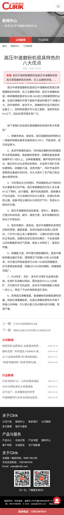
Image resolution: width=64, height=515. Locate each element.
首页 (4, 45)
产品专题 (33, 440)
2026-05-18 (53, 345)
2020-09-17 (53, 380)
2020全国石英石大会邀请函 (17, 386)
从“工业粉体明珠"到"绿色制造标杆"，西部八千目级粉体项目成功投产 (22, 356)
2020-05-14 (53, 386)
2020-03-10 (53, 391)
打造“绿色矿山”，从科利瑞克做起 (20, 381)
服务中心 (46, 440)
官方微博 (7, 426)
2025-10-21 (53, 356)
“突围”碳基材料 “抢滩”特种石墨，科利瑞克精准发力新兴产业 (22, 362)
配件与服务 (21, 426)
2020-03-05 (53, 397)
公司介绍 (7, 421)
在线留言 (20, 445)
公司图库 (46, 421)
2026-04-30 (53, 351)
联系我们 (33, 421)
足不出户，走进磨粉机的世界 (18, 392)
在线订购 (20, 440)
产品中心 (7, 440)
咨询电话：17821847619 (32, 511)
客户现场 (7, 445)
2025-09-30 (53, 362)
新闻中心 (15, 45)
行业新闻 (43, 40)
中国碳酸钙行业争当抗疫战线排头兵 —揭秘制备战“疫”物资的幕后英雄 (22, 397)
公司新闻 (20, 40)
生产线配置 (34, 445)
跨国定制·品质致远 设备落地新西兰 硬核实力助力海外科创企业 (22, 346)
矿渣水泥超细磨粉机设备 (25, 323)
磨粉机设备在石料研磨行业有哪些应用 (32, 330)
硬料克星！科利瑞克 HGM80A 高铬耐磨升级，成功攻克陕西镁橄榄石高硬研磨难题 (22, 351)
